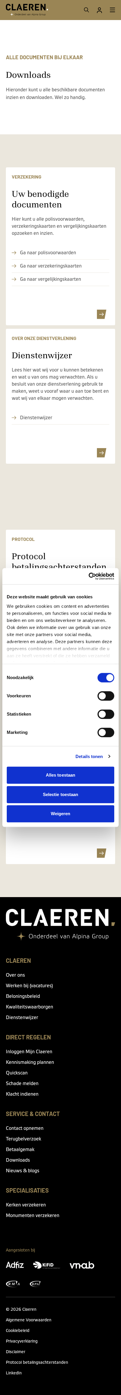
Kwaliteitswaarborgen (29, 1007)
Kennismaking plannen (30, 1062)
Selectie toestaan (60, 794)
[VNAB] (82, 1265)
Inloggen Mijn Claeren (29, 1051)
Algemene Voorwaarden (28, 1320)
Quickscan (17, 1073)
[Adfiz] (15, 1265)
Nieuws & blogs (22, 1170)
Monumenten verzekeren (32, 1215)
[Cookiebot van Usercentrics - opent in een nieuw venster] (88, 576)
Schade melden (22, 1083)
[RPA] (35, 1283)
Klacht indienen (22, 1094)
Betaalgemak (20, 1149)
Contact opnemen (24, 1128)
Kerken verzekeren (26, 1205)
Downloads (18, 1160)
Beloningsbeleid (23, 996)
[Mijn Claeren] (99, 10)
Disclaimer (15, 1352)
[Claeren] (27, 10)
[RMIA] (13, 1283)
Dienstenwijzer (22, 1017)
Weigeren (60, 813)
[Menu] (112, 10)
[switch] (106, 696)
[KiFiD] (46, 1265)
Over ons (15, 975)
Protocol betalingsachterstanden (37, 1362)
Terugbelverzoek (23, 1139)
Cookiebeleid (17, 1330)
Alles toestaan (60, 774)
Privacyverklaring (22, 1341)
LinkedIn (14, 1373)
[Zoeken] (86, 10)
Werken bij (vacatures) (29, 985)
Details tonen (89, 756)
